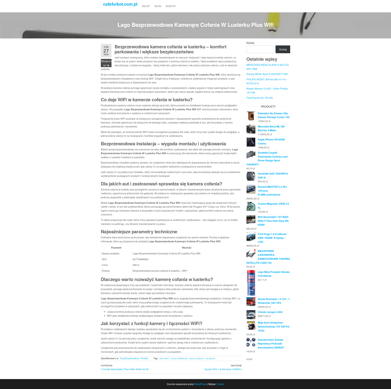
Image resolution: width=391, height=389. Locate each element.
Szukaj (250, 43)
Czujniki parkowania (129, 358)
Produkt (144, 358)
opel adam (164, 358)
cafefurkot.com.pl (120, 4)
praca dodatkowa (179, 358)
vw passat (210, 358)
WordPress (201, 384)
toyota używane (196, 358)
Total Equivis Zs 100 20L (259, 97)
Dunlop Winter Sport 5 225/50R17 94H (267, 74)
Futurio (220, 384)
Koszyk (171, 6)
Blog (158, 6)
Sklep (146, 6)
